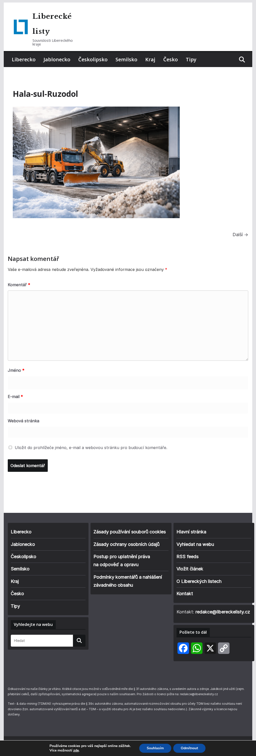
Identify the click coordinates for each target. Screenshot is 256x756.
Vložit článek (189, 568)
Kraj (150, 59)
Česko (170, 59)
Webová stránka (23, 420)
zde (76, 750)
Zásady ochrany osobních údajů (127, 544)
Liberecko (24, 59)
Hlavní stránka (191, 531)
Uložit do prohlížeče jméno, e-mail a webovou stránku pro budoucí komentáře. (91, 447)
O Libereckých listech (199, 581)
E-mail (15, 396)
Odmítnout (189, 748)
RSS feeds (187, 556)
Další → (240, 234)
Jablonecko (57, 59)
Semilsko (126, 59)
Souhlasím (155, 748)
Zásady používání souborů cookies (130, 531)
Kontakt (184, 593)
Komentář (19, 284)
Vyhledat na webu (195, 544)
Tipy (191, 59)
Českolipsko (93, 59)
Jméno (16, 370)
